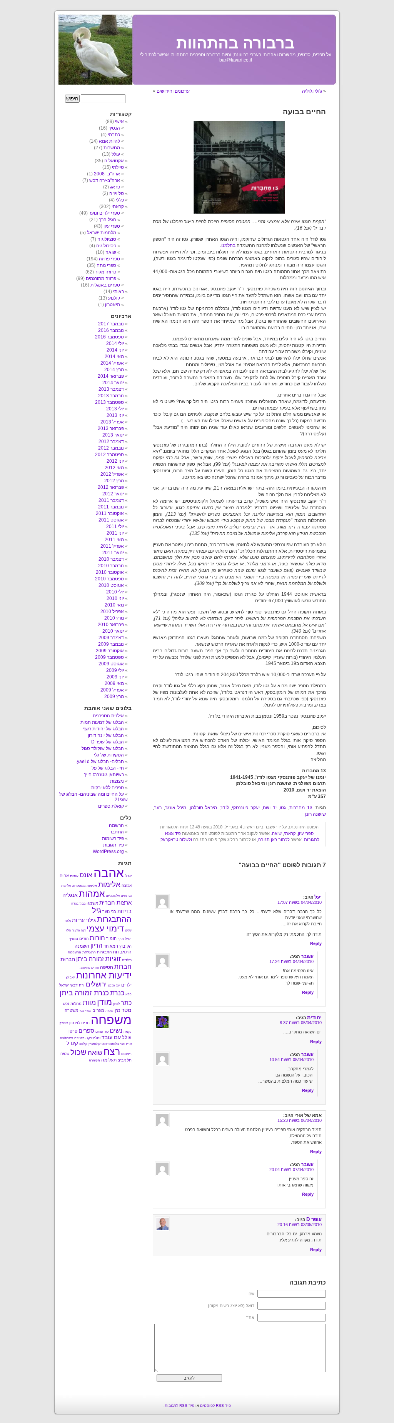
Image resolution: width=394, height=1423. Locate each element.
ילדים (126, 985)
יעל (318, 897)
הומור (111, 938)
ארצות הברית (115, 902)
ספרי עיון (306, 833)
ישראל (64, 985)
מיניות (109, 1011)
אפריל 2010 (112, 611)
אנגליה (70, 895)
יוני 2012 (115, 461)
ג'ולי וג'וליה (312, 91)
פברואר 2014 (111, 376)
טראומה (85, 968)
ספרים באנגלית (105, 285)
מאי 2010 (114, 605)
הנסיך (114, 128)
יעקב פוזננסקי (246, 807)
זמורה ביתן (90, 958)
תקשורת (94, 1060)
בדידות (124, 911)
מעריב (98, 1010)
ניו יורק (64, 1023)
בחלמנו (228, 245)
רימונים (126, 1054)
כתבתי (114, 134)
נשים (116, 1030)
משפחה (111, 1020)
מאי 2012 (114, 467)
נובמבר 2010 (111, 565)
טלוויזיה (116, 193)
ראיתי (118, 291)
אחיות (74, 876)
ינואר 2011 (113, 552)
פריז (129, 1044)
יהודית (314, 1017)
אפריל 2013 (112, 422)
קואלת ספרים (111, 806)
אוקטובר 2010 (110, 572)
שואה (277, 833)
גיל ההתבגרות (112, 914)
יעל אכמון (114, 985)
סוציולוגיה (106, 239)
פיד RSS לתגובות (179, 1405)
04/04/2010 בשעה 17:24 (291, 961)
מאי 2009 (114, 683)
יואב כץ (70, 977)
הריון (96, 945)
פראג (115, 187)
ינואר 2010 (113, 631)
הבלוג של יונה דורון (106, 735)
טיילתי (118, 167)
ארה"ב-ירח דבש (104, 180)
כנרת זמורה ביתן (84, 992)
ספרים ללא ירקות (107, 787)
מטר (127, 1010)
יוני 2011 (115, 533)
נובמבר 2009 (111, 644)
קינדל (72, 1043)
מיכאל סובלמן (203, 807)
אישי (119, 121)
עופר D (314, 1219)
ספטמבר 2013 (109, 402)
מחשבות (112, 147)
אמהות (92, 894)
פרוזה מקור (105, 272)
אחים (64, 875)
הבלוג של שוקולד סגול (103, 748)
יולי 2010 (115, 592)
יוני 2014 (115, 350)
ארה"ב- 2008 (107, 174)
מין (117, 1010)
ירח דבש (77, 985)
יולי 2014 (115, 343)
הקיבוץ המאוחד (118, 946)
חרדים (95, 968)
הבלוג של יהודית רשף (103, 728)
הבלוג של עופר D (107, 742)
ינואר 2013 (113, 435)
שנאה (64, 1053)
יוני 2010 (115, 598)
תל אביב (125, 1060)
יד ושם (270, 807)
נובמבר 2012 (111, 448)
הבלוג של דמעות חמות (102, 722)
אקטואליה (114, 160)
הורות (97, 937)
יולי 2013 (115, 409)
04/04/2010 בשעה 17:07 (299, 902)
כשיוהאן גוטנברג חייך (104, 774)
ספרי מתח (106, 265)
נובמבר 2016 (111, 330)
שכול (78, 1052)
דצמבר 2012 (111, 441)
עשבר (307, 956)
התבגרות (104, 952)
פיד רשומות (113, 838)
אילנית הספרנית (108, 715)
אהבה (108, 873)
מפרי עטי (86, 1011)
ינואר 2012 (113, 494)
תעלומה (109, 1060)
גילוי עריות (84, 920)
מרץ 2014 (114, 369)
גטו (283, 807)
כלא (128, 994)
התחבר (117, 832)
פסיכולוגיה (106, 245)
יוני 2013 (115, 415)
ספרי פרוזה (109, 259)
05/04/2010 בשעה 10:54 (291, 1059)
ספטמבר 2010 (109, 579)
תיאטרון (112, 304)
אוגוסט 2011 (111, 520)
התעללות (89, 952)
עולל (116, 154)
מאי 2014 (114, 356)
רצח (112, 1051)
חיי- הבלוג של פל (108, 768)
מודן (104, 1002)
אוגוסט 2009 (111, 664)
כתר (126, 1003)
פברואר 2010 (111, 624)
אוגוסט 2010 (111, 585)
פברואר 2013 (111, 428)
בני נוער (109, 911)
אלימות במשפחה (84, 886)
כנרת (117, 993)
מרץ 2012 (114, 480)
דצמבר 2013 (111, 389)
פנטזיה (79, 1038)
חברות (123, 966)
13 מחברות (300, 807)
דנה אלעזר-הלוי (75, 930)
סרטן (72, 1031)
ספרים (86, 1031)
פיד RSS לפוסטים (215, 1405)
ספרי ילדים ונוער (104, 213)
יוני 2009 (115, 677)
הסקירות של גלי (109, 755)
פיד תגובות (113, 845)
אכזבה (127, 885)
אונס (86, 875)
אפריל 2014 (112, 363)
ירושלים (96, 984)
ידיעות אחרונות (104, 975)
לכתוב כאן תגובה (274, 839)
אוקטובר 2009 (110, 650)
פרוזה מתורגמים (101, 278)
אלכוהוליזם (113, 896)
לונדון (116, 1004)
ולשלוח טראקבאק (176, 839)
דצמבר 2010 (111, 559)
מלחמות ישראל (101, 232)
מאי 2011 (114, 539)
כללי (120, 200)
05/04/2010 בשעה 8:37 (301, 1022)
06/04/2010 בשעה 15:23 (299, 1120)
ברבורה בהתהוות (235, 43)
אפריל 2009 (112, 690)
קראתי (290, 833)
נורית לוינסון (79, 1023)
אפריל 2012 (112, 474)
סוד (106, 1031)
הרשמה (116, 825)
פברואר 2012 (111, 487)
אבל (128, 876)
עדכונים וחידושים (173, 91)
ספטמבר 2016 (109, 337)
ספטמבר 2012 (109, 454)
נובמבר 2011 (111, 507)
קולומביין (94, 1044)
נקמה (128, 1031)
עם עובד (111, 1037)
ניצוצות (117, 781)
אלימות (109, 884)
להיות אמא (109, 141)
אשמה (92, 903)
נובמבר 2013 (111, 395)
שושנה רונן (315, 814)
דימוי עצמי (105, 928)
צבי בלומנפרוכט (113, 1044)
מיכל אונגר (176, 807)
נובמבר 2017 (111, 324)
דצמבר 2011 (111, 500)
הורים (83, 938)
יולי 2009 (115, 670)
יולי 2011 (115, 526)
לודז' (224, 807)
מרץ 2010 (114, 618)
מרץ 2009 (114, 696)
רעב (158, 807)
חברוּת (67, 959)
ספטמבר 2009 (109, 657)
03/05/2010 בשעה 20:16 (299, 1224)
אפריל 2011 (112, 546)
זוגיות (113, 959)
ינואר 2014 (113, 382)
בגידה (74, 903)
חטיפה (106, 967)
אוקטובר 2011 (110, 513)
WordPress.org (108, 851)
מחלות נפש (72, 1003)
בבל (82, 903)
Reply (316, 943)
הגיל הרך (107, 219)
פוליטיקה (92, 1038)
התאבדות (122, 952)
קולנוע (114, 298)
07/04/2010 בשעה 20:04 (291, 1169)
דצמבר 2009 (111, 637)
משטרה (71, 1010)
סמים (99, 1031)
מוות (89, 1002)
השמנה (82, 946)
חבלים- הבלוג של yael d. (100, 761)
